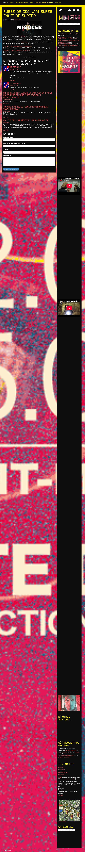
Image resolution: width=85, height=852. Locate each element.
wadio (60, 777)
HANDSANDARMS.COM (67, 755)
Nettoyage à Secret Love (65, 37)
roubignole (15, 67)
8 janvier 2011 (7, 122)
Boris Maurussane (22, 2)
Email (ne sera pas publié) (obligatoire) (14, 143)
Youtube (60, 795)
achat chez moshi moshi (25, 46)
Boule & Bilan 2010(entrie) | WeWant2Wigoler (25, 120)
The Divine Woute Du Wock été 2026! (68, 34)
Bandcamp (61, 767)
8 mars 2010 (6, 111)
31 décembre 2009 (8, 99)
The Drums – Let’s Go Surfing (11, 46)
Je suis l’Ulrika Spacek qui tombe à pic (68, 45)
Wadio (12, 2)
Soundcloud (61, 769)
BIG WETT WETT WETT (64, 44)
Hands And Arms (65, 752)
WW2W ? (57, 2)
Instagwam (61, 774)
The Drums (22, 36)
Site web (5, 149)
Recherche (76, 24)
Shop (31, 2)
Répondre (12, 80)
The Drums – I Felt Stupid (10, 50)
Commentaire (7, 155)
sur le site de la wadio (69, 779)
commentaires (17, 19)
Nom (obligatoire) (8, 137)
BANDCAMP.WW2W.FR (64, 757)
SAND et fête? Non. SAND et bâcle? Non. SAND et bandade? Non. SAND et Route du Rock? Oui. (68, 40)
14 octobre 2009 (14, 69)
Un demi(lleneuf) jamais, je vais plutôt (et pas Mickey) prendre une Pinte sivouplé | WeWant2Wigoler (27, 95)
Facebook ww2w (62, 772)
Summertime (24, 42)
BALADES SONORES (70, 750)
